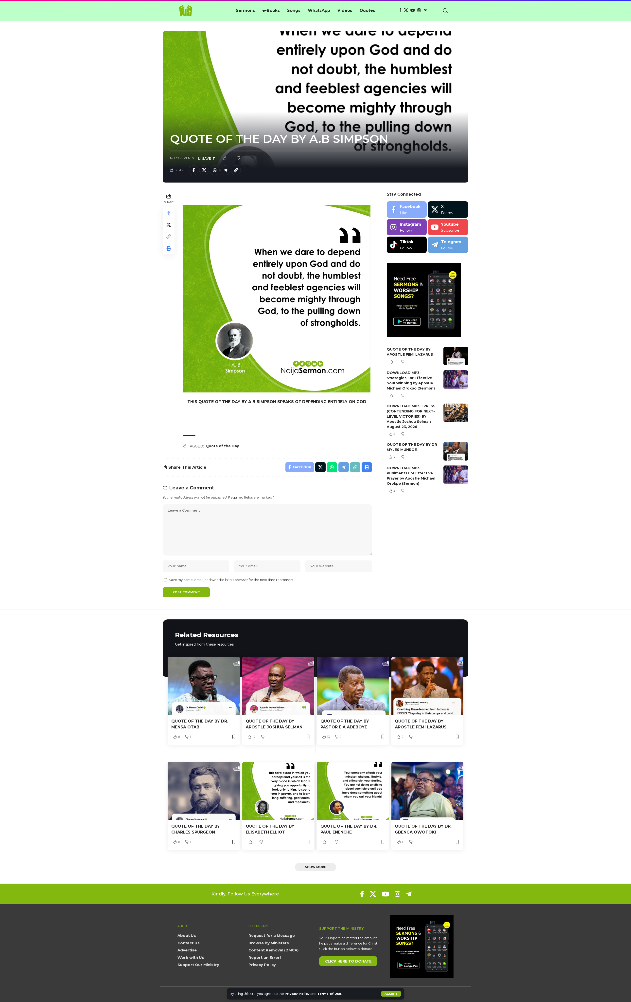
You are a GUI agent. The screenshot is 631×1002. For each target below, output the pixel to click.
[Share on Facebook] (193, 170)
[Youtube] (448, 227)
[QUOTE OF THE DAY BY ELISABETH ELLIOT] (278, 791)
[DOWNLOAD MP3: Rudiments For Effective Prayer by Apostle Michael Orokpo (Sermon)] (455, 474)
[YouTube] (412, 10)
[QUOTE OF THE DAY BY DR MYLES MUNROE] (455, 451)
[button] (391, 994)
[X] (406, 10)
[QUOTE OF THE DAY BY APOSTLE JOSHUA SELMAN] (278, 686)
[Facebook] (400, 10)
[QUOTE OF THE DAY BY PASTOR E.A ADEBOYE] (353, 686)
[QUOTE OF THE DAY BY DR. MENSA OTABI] (204, 686)
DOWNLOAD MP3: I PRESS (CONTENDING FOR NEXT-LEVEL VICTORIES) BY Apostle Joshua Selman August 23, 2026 (411, 416)
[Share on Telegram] (225, 170)
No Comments (182, 158)
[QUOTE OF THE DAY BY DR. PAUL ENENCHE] (353, 791)
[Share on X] (204, 170)
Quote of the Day (222, 446)
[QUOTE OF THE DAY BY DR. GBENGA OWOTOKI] (427, 791)
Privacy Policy (297, 994)
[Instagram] (419, 10)
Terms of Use (329, 994)
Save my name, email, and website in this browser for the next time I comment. (231, 580)
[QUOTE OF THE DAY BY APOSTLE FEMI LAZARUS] (455, 356)
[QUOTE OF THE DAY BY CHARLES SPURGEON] (204, 791)
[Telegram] (425, 10)
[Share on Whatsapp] (215, 170)
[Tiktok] (407, 245)
